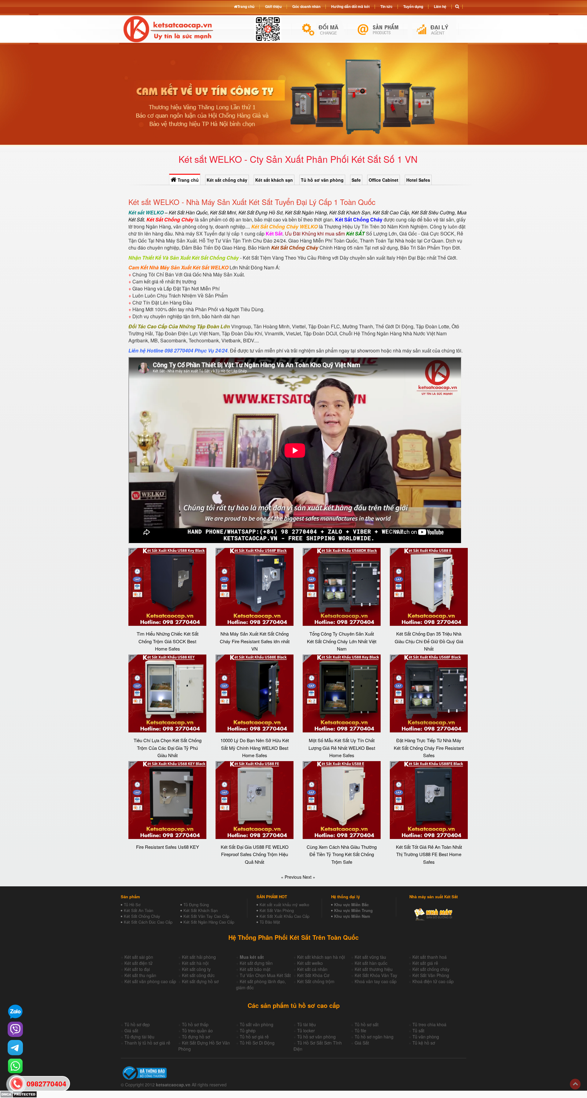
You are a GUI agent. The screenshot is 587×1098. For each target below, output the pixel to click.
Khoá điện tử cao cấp (433, 981)
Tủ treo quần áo (197, 1030)
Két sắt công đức (198, 975)
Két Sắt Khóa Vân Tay (376, 975)
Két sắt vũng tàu (370, 957)
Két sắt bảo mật (255, 969)
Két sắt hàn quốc (371, 963)
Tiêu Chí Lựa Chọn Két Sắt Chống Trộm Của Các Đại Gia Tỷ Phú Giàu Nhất (167, 747)
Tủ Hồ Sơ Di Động (257, 1043)
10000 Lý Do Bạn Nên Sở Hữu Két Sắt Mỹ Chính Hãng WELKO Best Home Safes (254, 747)
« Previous (292, 877)
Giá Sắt (362, 1043)
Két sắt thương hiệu (374, 969)
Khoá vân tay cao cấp (376, 981)
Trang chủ (187, 180)
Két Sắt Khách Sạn (200, 910)
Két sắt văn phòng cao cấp (150, 981)
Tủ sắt (418, 1030)
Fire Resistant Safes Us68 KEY (167, 847)
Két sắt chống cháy (227, 180)
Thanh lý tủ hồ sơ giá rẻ (147, 1043)
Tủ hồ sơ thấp (195, 1024)
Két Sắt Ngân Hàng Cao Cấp (208, 922)
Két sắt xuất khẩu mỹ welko (284, 904)
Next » (309, 877)
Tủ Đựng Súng (196, 904)
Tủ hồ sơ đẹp (137, 1024)
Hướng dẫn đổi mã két (350, 6)
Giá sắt (131, 1030)
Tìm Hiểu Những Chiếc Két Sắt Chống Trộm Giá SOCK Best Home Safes (167, 641)
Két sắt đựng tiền (256, 963)
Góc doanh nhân (306, 6)
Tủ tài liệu (306, 1024)
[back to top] (575, 1084)
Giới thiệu (273, 6)
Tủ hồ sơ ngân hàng (374, 1037)
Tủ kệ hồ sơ (423, 1043)
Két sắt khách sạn (274, 180)
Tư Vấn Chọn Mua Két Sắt (265, 975)
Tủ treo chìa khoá (429, 1024)
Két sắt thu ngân (140, 975)
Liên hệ (440, 6)
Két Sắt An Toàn (138, 910)
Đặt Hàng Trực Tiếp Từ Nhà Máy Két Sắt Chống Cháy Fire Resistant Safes (429, 747)
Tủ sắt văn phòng (256, 1024)
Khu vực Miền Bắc (351, 904)
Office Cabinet (383, 180)
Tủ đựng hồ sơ (196, 1037)
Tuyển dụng (413, 6)
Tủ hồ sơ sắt (366, 1024)
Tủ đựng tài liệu (139, 1037)
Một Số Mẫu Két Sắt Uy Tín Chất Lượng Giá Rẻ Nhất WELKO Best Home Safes (341, 747)
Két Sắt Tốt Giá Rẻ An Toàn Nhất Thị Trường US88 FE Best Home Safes (429, 854)
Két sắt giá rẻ (425, 963)
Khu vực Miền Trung (353, 910)
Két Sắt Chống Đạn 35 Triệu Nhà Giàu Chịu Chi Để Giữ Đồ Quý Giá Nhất (429, 641)
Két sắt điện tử (138, 963)
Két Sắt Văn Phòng (277, 910)
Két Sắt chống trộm (315, 981)
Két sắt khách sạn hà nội (321, 957)
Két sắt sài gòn (138, 957)
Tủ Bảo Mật (270, 922)
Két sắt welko (310, 963)
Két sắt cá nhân (312, 969)
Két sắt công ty (196, 969)
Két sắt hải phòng (199, 957)
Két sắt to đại (137, 969)
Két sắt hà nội (195, 963)
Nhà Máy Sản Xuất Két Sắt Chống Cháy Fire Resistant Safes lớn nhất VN (255, 641)
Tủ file (360, 1030)
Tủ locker (306, 1030)
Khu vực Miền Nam (352, 916)
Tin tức (386, 6)
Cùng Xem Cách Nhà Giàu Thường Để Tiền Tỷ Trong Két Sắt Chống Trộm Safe (342, 854)
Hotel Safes (418, 180)
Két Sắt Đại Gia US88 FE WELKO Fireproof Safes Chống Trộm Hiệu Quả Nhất (255, 854)
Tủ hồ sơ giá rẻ (254, 1037)
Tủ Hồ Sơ (132, 904)
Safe (356, 180)
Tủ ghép (248, 1030)
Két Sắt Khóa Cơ (313, 975)
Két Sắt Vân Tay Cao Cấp (206, 916)
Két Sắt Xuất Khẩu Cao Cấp (284, 916)
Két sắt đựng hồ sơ (200, 981)
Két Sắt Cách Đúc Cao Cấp (148, 922)
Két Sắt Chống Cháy (142, 916)
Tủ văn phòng (425, 1037)
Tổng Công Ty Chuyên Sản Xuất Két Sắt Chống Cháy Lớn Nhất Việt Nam (341, 641)
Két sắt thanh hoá (429, 957)
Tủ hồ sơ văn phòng (322, 180)
